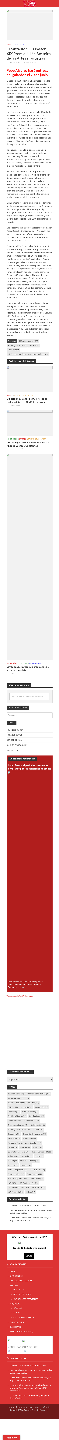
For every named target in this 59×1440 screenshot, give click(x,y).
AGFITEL (13, 1107)
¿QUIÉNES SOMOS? (15, 730)
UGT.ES (29, 1256)
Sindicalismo (36, 1178)
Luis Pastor (34, 345)
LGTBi (39, 1156)
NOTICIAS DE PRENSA (22, 1294)
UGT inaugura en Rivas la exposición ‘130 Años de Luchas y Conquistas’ (28, 444)
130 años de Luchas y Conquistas (23, 1103)
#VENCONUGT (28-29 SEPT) (21, 1331)
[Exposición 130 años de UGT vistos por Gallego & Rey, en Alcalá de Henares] (30, 378)
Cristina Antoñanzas (17, 1125)
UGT (12, 1183)
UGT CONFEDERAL (14, 740)
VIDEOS (16, 1312)
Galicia (37, 1147)
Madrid (12, 1161)
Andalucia (26, 1107)
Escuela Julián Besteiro (17, 345)
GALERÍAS (17, 1308)
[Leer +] (23, 987)
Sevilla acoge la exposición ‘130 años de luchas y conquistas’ (28, 668)
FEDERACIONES (13, 750)
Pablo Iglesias (37, 1170)
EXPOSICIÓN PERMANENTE (24, 1317)
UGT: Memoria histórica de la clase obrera (26, 1187)
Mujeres (13, 1165)
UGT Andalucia (15, 1192)
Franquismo (29, 1138)
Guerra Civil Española (18, 1152)
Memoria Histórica (29, 1161)
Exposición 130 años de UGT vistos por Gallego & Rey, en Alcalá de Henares (27, 400)
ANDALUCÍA (11, 663)
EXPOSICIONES (13, 439)
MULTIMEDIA (15, 1304)
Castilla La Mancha (17, 1116)
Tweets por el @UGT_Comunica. (20, 996)
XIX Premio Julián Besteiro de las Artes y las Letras (28, 354)
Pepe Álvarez (13, 350)
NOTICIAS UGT (19, 45)
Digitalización (38, 1125)
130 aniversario (16, 1094)
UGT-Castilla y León (28, 1183)
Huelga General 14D (41, 1152)
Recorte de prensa (17, 1178)
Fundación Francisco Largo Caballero (24, 1143)
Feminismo (14, 1138)
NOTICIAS (14, 1285)
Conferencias (31, 1120)
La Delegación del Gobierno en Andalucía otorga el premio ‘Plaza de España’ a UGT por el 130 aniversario (30, 1388)
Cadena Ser (41, 1107)
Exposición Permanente (34, 1134)
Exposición (14, 1134)
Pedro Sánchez (16, 1174)
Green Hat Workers (39, 1410)
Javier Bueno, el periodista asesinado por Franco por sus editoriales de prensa (29, 767)
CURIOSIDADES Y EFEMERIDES (25, 1299)
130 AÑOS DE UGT (14, 735)
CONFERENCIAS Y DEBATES (21, 1280)
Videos (30, 1192)
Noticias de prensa (17, 1170)
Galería (12, 1147)
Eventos (37, 1129)
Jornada (27, 1156)
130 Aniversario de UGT (28, 341)
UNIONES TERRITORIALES (17, 745)
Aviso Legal (27, 1407)
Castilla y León (36, 1116)
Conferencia (14, 1120)
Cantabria (13, 1112)
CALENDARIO (15, 1327)
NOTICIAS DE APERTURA (23, 395)
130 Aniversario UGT (18, 1098)
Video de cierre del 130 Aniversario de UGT (28, 1205)
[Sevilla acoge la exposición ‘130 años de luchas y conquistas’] (30, 556)
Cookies (37, 1407)
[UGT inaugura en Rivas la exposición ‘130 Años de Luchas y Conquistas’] (30, 422)
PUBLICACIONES (17, 1322)
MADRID (10, 45)
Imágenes (13, 1156)
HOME (12, 1271)
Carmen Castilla (30, 1112)
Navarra (26, 1165)
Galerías (25, 1147)
